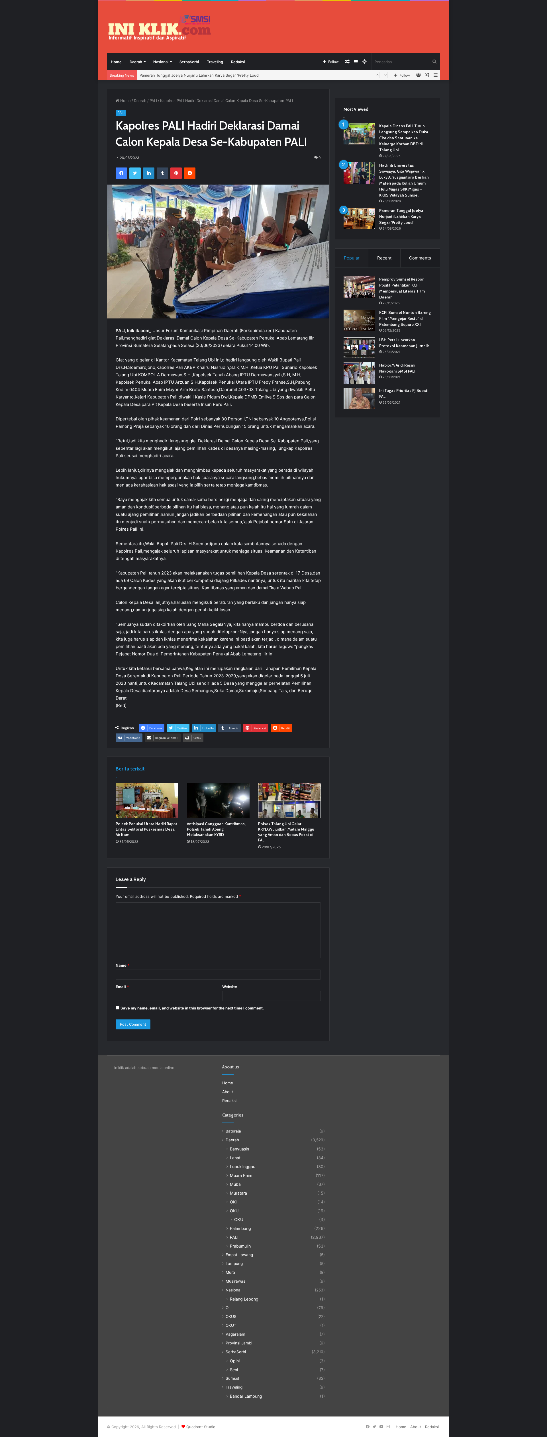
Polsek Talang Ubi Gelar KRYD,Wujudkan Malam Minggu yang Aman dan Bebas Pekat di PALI (286, 832)
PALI (153, 100)
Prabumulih (240, 1246)
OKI (233, 1201)
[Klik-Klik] (159, 28)
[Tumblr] (162, 173)
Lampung (234, 1263)
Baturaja (233, 1131)
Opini (235, 1360)
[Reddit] (189, 173)
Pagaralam (235, 1334)
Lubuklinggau (242, 1166)
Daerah (136, 62)
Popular (352, 258)
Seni (234, 1369)
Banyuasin (239, 1148)
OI (228, 1307)
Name (122, 965)
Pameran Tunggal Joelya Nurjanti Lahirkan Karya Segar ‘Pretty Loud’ (401, 216)
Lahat (235, 1157)
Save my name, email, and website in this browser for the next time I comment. (192, 1008)
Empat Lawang (239, 1254)
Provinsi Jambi (239, 1343)
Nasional (160, 62)
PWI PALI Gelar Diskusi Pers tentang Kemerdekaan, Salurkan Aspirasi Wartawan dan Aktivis (220, 75)
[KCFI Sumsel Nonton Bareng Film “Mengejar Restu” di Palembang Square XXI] (359, 320)
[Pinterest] (176, 173)
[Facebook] (121, 173)
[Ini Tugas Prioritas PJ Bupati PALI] (359, 398)
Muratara (238, 1193)
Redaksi (238, 62)
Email (122, 986)
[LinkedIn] (148, 173)
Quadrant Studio (200, 1426)
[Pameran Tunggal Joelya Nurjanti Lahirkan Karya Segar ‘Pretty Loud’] (359, 218)
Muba (235, 1184)
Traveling (215, 62)
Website (229, 986)
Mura (230, 1272)
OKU (234, 1210)
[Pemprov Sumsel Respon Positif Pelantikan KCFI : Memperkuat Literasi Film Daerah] (359, 287)
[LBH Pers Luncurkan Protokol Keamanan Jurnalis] (359, 347)
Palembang (240, 1228)
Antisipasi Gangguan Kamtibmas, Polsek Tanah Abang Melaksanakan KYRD (216, 829)
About (227, 1091)
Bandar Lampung (246, 1396)
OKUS (231, 1316)
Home (116, 62)
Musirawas (235, 1281)
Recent (384, 258)
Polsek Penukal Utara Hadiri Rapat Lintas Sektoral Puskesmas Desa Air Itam (146, 829)
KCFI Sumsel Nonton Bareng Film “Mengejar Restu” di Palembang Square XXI (405, 318)
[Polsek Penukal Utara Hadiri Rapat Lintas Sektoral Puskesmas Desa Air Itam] (147, 800)
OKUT (231, 1325)
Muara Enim (241, 1175)
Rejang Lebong (244, 1299)
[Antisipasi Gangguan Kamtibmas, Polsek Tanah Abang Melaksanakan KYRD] (218, 800)
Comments (420, 258)
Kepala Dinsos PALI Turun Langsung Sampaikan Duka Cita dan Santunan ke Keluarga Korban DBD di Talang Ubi (403, 137)
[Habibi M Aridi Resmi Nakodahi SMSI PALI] (359, 373)
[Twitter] (135, 173)
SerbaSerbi (189, 62)
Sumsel (232, 1378)
